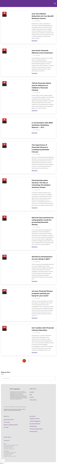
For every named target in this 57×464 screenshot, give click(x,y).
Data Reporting (33, 431)
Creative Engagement (35, 421)
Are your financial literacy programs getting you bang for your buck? (42, 293)
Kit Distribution (33, 426)
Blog (31, 394)
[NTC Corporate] (11, 3)
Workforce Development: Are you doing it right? (42, 258)
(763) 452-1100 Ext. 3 (8, 447)
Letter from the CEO (9, 419)
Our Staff (6, 427)
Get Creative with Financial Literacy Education (43, 329)
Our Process (7, 422)
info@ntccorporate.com (9, 449)
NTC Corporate (36, 21)
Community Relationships (36, 429)
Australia (32, 392)
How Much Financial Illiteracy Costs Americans (42, 52)
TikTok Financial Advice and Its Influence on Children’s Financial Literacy (41, 86)
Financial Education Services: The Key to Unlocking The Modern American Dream (41, 183)
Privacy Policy (33, 400)
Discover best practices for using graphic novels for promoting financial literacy (43, 221)
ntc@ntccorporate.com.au (10, 456)
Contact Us (7, 440)
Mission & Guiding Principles (11, 425)
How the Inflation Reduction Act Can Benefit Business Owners (43, 16)
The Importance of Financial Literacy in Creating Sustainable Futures (40, 148)
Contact (32, 397)
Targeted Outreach (34, 418)
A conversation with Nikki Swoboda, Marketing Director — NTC (42, 125)
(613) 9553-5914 (7, 455)
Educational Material (35, 423)
